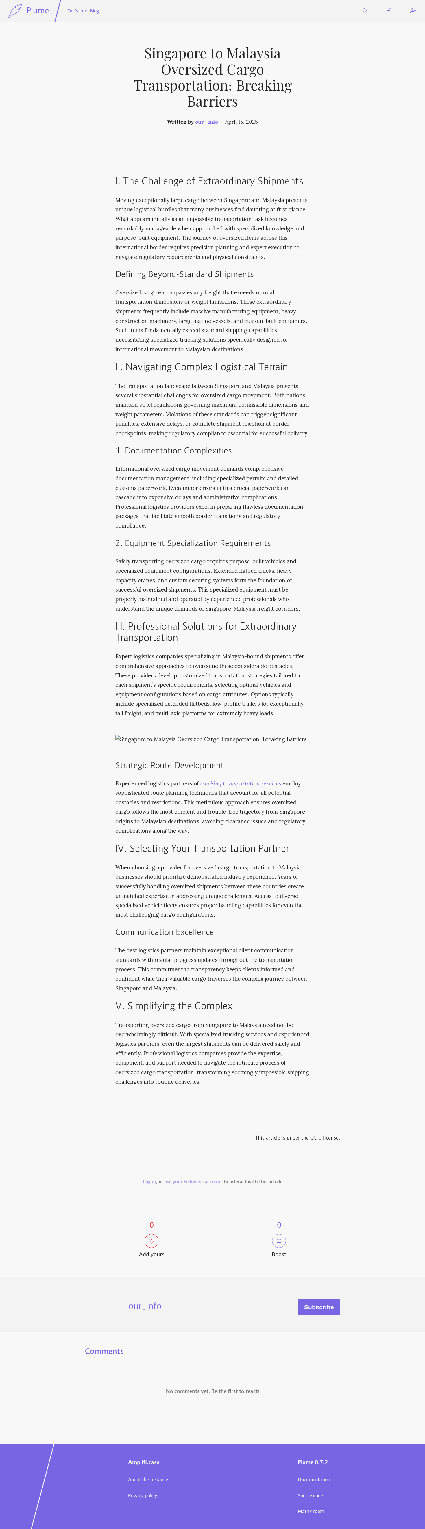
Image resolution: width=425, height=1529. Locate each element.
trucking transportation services (240, 784)
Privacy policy (142, 1496)
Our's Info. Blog (83, 11)
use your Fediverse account (193, 1182)
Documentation (314, 1480)
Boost (279, 1255)
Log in (149, 1182)
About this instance (148, 1480)
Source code (310, 1496)
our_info (206, 122)
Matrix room (311, 1512)
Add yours (152, 1255)
